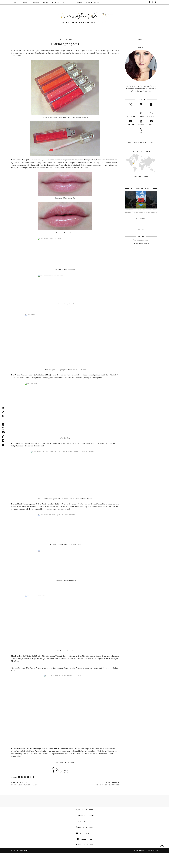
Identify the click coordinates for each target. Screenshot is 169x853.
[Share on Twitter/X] (25, 777)
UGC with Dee (92, 2)
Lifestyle (67, 2)
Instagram (85, 816)
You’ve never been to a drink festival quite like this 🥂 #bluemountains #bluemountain (141, 210)
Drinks (55, 2)
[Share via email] (18, 777)
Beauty (36, 2)
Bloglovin (85, 845)
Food (45, 2)
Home (16, 2)
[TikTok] (149, 2)
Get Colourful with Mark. (24, 783)
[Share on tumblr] (31, 777)
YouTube (85, 839)
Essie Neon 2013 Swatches (106, 783)
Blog (71, 40)
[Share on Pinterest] (28, 777)
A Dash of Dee (23, 850)
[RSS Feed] (152, 2)
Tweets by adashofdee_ (141, 240)
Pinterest (85, 833)
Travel (79, 2)
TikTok (85, 821)
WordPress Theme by (146, 850)
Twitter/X (85, 810)
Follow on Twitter (142, 243)
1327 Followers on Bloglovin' (142, 142)
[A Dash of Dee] (84, 16)
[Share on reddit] (33, 777)
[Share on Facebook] (22, 777)
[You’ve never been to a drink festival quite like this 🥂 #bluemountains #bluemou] (141, 199)
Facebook (85, 827)
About (26, 2)
